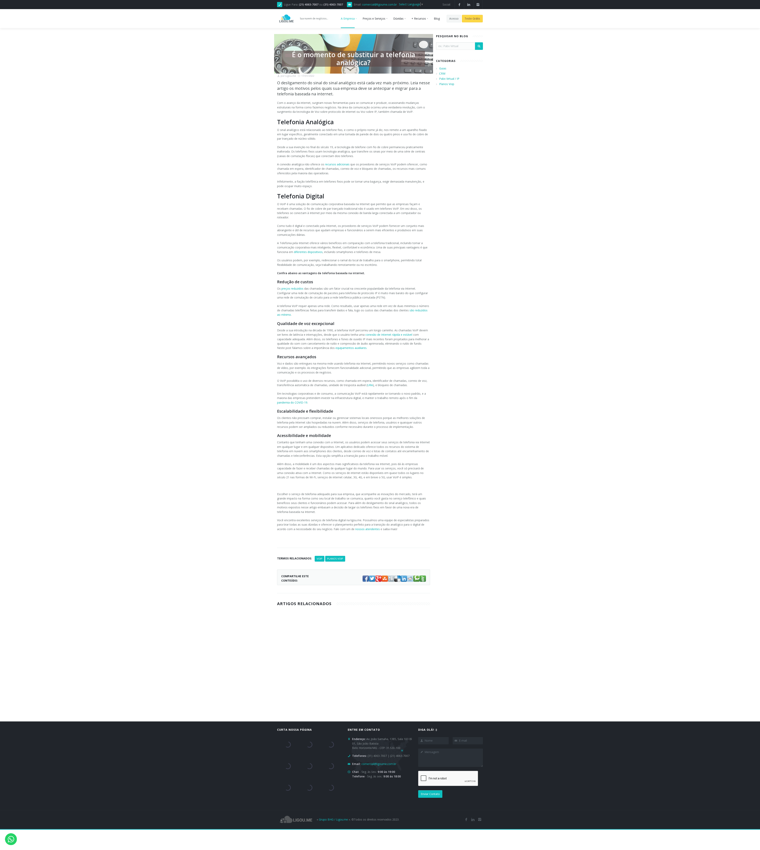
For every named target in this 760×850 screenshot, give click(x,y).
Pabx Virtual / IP (449, 79)
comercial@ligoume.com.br (379, 4)
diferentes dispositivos (308, 252)
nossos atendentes (367, 529)
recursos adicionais (337, 164)
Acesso (454, 18)
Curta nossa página (294, 730)
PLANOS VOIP (335, 558)
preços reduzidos (292, 288)
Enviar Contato (430, 794)
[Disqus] (380, 668)
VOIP (319, 558)
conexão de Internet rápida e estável (388, 334)
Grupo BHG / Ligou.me (333, 819)
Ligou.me (290, 76)
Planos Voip (446, 84)
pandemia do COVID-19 (292, 402)
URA (370, 385)
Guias (442, 68)
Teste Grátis (472, 18)
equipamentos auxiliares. (351, 348)
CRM (442, 73)
